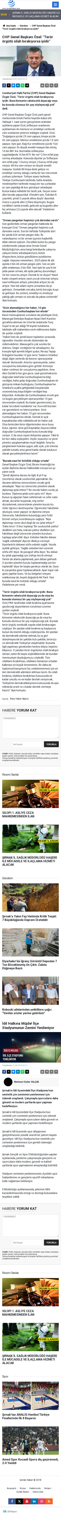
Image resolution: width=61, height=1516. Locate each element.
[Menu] (55, 5)
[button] (47, 85)
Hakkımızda (35, 1488)
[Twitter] (9, 85)
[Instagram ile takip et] (41, 1501)
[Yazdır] (42, 85)
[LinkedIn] (18, 85)
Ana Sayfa (11, 26)
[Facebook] (4, 85)
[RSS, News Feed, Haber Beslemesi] (49, 1501)
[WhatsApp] (22, 85)
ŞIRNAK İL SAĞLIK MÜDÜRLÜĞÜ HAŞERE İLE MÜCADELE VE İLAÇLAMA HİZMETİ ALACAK (36, 14)
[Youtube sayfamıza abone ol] (26, 1501)
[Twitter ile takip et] (19, 1501)
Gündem (24, 26)
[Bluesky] (13, 85)
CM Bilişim (12, 1511)
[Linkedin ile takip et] (34, 1501)
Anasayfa (11, 1488)
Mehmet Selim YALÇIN (26, 1081)
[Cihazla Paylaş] (27, 85)
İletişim (47, 1488)
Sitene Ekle (38, 1492)
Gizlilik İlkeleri (22, 1492)
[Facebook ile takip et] (12, 1501)
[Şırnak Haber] (11, 4)
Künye (23, 1488)
